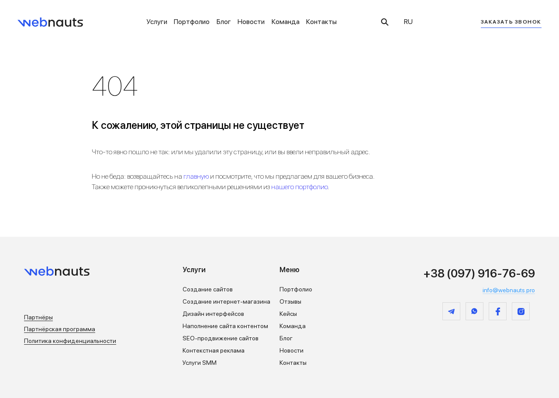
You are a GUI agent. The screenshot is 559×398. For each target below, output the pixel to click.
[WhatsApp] (474, 311)
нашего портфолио (299, 187)
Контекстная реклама (214, 350)
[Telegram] (451, 311)
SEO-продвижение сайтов (221, 338)
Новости (251, 21)
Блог (224, 21)
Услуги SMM (200, 362)
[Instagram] (520, 311)
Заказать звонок (511, 22)
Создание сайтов (208, 289)
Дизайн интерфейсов (213, 313)
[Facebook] (497, 311)
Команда (286, 21)
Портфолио (192, 21)
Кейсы (288, 313)
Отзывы (290, 301)
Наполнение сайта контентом (225, 325)
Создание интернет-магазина (226, 301)
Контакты (321, 21)
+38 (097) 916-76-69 (479, 273)
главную (196, 176)
